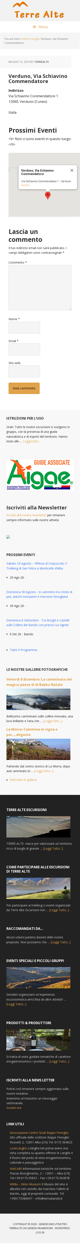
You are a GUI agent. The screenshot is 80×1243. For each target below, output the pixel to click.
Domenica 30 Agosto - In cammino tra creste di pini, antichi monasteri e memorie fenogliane (39, 594)
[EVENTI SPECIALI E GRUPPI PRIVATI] (38, 979)
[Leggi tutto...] (52, 721)
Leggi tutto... (31, 441)
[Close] (72, 170)
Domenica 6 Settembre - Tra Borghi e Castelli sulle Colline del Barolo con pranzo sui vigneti (37, 622)
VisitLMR (16, 1169)
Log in (40, 1232)
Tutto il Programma (23, 650)
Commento (18, 262)
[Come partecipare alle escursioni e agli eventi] (38, 890)
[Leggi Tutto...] (53, 848)
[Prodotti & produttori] (38, 1041)
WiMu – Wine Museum (25, 1184)
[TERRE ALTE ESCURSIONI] (38, 828)
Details (25, 185)
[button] (48, 196)
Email (14, 341)
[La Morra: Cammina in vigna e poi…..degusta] (38, 751)
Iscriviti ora (13, 1108)
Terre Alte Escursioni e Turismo (40, 10)
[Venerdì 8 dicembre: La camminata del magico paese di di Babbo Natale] (38, 701)
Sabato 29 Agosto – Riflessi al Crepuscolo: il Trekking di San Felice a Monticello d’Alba (36, 565)
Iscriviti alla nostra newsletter (26, 515)
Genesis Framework (40, 1228)
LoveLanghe (18, 1148)
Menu (43, 26)
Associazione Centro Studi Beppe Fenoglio (39, 1133)
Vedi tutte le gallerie (23, 780)
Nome (14, 319)
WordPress (62, 1228)
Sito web (14, 363)
